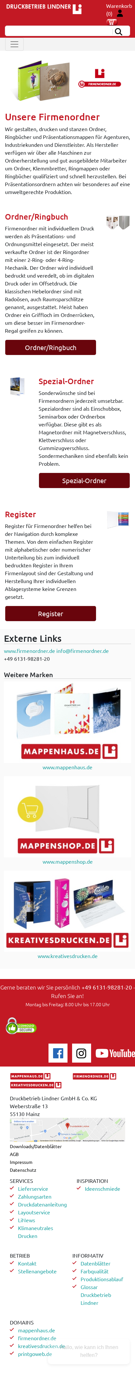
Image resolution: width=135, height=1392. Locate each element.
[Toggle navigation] (14, 44)
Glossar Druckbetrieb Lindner (96, 1295)
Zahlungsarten (34, 1196)
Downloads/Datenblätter (36, 1146)
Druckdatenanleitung (42, 1204)
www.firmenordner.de (29, 650)
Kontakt (27, 1263)
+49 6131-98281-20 (107, 987)
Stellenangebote (37, 1271)
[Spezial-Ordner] (17, 385)
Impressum (21, 1162)
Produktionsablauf (102, 1279)
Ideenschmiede (102, 1188)
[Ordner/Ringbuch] (118, 221)
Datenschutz (23, 1170)
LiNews (26, 1220)
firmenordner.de (37, 1338)
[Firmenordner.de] (67, 80)
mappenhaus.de (36, 1330)
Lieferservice (33, 1188)
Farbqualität (94, 1271)
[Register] (118, 519)
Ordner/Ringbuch (50, 347)
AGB (14, 1154)
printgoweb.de (35, 1353)
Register (50, 613)
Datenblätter (95, 1263)
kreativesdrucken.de (41, 1346)
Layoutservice (34, 1212)
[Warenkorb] (112, 21)
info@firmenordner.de (82, 650)
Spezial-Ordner (84, 480)
